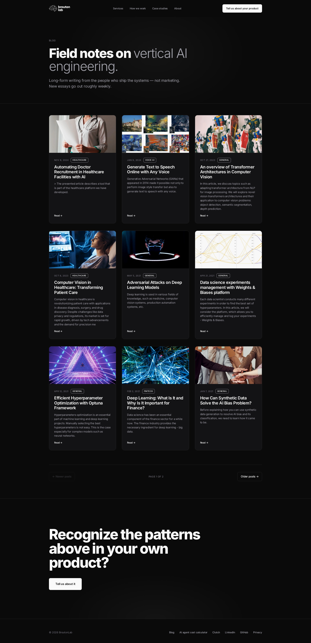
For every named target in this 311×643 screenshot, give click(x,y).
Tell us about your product (242, 8)
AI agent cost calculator (193, 632)
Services (118, 8)
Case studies (160, 8)
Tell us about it (65, 584)
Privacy (257, 632)
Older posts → (250, 476)
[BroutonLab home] (60, 8)
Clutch (216, 632)
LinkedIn (230, 632)
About (177, 8)
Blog (171, 632)
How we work (138, 8)
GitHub (244, 632)
